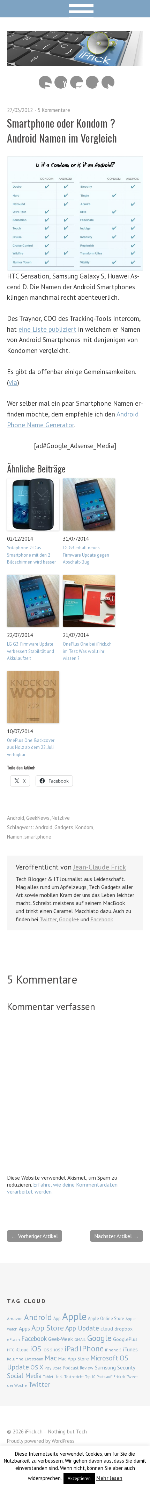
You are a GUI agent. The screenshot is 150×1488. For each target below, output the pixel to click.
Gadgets (63, 827)
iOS (35, 1348)
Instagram (76, 82)
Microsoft (104, 1358)
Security (126, 1367)
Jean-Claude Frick (99, 867)
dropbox (123, 1329)
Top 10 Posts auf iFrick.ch (105, 1376)
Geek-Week (60, 1339)
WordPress (63, 1441)
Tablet (48, 1376)
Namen (14, 836)
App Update (82, 1328)
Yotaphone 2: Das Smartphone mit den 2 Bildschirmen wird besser (31, 555)
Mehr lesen (109, 1478)
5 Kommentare (54, 110)
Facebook (92, 82)
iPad (71, 1348)
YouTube (60, 82)
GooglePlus (125, 1339)
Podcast (70, 1368)
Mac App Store (73, 1359)
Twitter (108, 82)
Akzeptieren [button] (79, 1478)
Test (59, 1376)
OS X (36, 1367)
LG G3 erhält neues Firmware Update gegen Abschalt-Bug (86, 555)
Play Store (53, 1368)
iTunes (130, 1349)
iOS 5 (48, 1349)
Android (15, 818)
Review (86, 1368)
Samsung (105, 1367)
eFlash (13, 1339)
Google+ (69, 919)
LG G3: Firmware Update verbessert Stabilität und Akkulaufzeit (30, 651)
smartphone (37, 836)
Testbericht (74, 1376)
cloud (106, 1328)
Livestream (34, 1359)
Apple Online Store (106, 1318)
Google (99, 1338)
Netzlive (61, 818)
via (13, 382)
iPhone (92, 1348)
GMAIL (80, 1339)
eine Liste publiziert (47, 329)
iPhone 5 (113, 1349)
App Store (47, 1328)
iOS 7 (58, 1350)
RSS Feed (45, 82)
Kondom (84, 827)
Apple (74, 1316)
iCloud (22, 1350)
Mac (51, 1357)
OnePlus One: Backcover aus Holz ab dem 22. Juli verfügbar (30, 747)
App (57, 1318)
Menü (75, 8)
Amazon (15, 1318)
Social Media (24, 1376)
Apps (24, 1328)
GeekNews (38, 818)
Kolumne (15, 1358)
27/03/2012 (20, 110)
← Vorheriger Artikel (34, 1235)
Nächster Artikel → (116, 1235)
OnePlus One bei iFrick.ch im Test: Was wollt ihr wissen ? (87, 651)
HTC (10, 1350)
